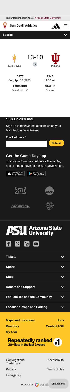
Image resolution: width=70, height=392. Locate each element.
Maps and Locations (20, 320)
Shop (10, 276)
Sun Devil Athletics (24, 25)
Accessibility (56, 360)
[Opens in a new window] (35, 342)
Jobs (60, 320)
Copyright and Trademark (20, 361)
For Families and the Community (29, 296)
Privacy (20, 369)
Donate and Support (20, 287)
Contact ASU (55, 326)
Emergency (20, 375)
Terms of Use (55, 369)
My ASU (20, 332)
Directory (20, 326)
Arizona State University (48, 18)
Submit (56, 143)
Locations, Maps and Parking (26, 307)
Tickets (11, 256)
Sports (10, 266)
